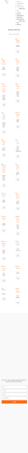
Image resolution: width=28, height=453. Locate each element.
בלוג (18, 10)
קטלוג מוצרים (20, 3)
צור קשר (19, 12)
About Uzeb (22, 8)
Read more (18, 51)
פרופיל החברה (20, 7)
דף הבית (19, 1)
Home (10, 34)
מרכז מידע (19, 5)
